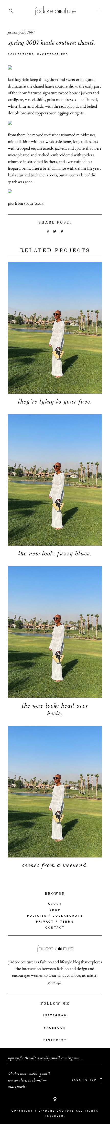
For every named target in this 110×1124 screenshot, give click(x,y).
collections (21, 54)
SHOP (55, 910)
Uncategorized (52, 54)
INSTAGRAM (55, 1015)
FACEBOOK (55, 1027)
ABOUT (55, 904)
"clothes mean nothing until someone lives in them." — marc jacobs (29, 1080)
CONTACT (55, 927)
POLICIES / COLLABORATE (55, 915)
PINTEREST (55, 1040)
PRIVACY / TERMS (55, 921)
